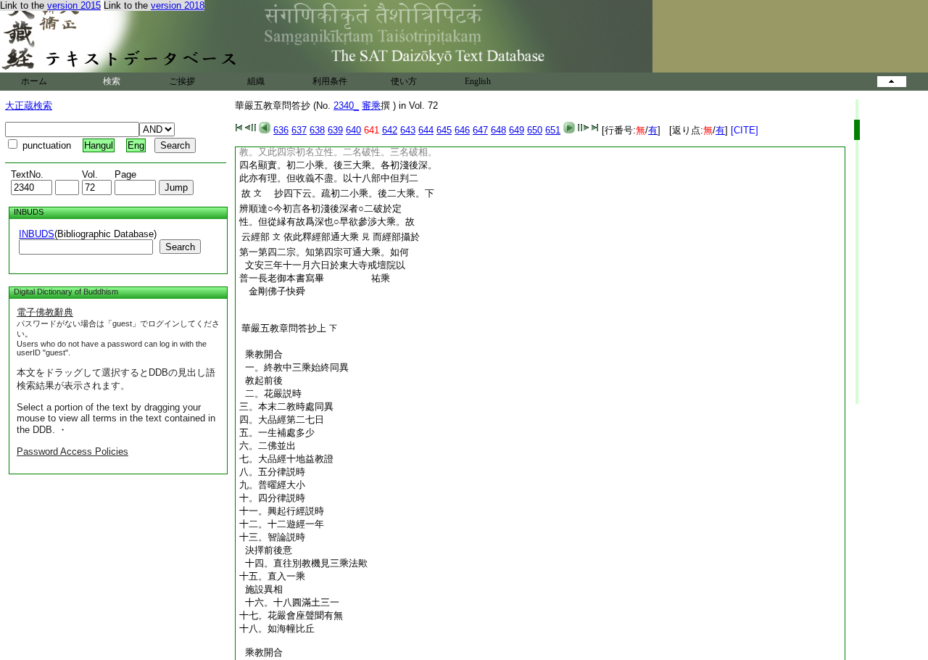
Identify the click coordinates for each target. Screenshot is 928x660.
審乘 (371, 105)
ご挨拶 (182, 81)
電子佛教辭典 (45, 312)
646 (462, 130)
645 (444, 130)
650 (534, 130)
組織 (256, 81)
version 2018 (177, 5)
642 (389, 130)
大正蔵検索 (28, 105)
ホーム (34, 81)
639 (335, 130)
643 (407, 130)
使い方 (404, 81)
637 (299, 130)
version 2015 (74, 5)
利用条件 (329, 81)
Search (180, 247)
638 (317, 130)
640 (353, 130)
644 (426, 130)
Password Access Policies (72, 451)
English (478, 81)
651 (552, 130)
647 (480, 130)
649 (516, 130)
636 (281, 130)
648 (498, 130)
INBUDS (36, 233)
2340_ (346, 105)
